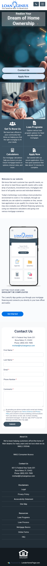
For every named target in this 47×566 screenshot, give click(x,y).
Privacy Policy (23, 494)
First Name (9, 350)
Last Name (8, 360)
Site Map (23, 504)
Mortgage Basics (23, 527)
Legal (23, 489)
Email (6, 370)
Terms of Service (27, 411)
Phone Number (10, 379)
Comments (8, 389)
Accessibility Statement (23, 499)
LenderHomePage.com (30, 563)
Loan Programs (23, 517)
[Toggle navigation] (42, 4)
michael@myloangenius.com (23, 346)
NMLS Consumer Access (23, 454)
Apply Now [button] (23, 76)
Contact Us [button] (23, 70)
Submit (12, 424)
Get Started (13, 314)
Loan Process (23, 522)
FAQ (23, 537)
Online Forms (23, 532)
